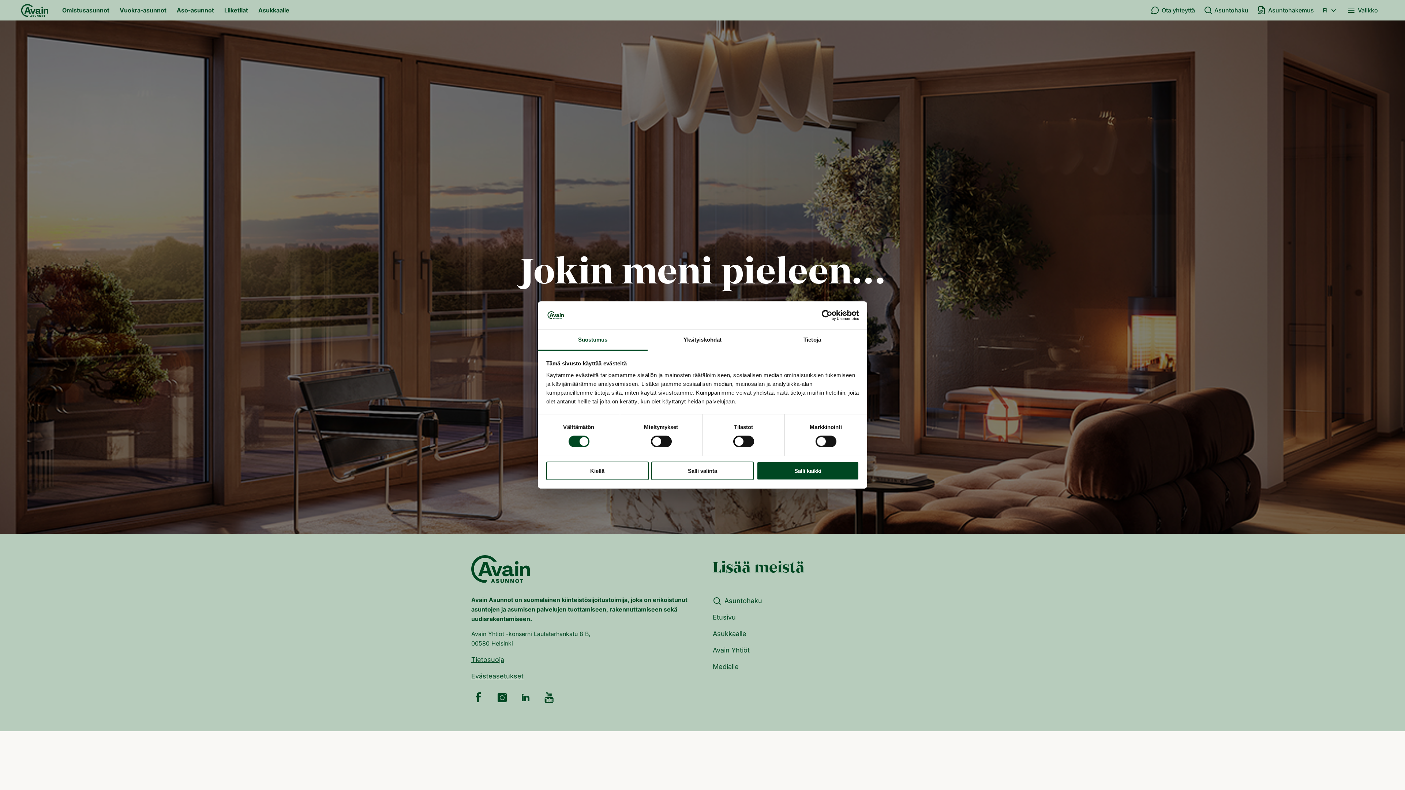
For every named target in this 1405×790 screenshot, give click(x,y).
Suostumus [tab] (593, 339)
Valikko (1368, 10)
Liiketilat (236, 10)
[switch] (661, 441)
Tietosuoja (487, 659)
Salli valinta (702, 471)
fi (1325, 10)
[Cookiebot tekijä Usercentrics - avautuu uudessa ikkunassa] (827, 315)
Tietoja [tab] (812, 339)
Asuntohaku (1231, 10)
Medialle (726, 666)
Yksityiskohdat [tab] (702, 339)
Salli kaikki (807, 471)
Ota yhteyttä (1178, 10)
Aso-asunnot (195, 10)
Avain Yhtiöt (731, 650)
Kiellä (597, 471)
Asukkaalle (273, 10)
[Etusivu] (34, 10)
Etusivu (724, 617)
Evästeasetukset (497, 676)
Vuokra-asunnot (143, 10)
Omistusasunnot (85, 10)
